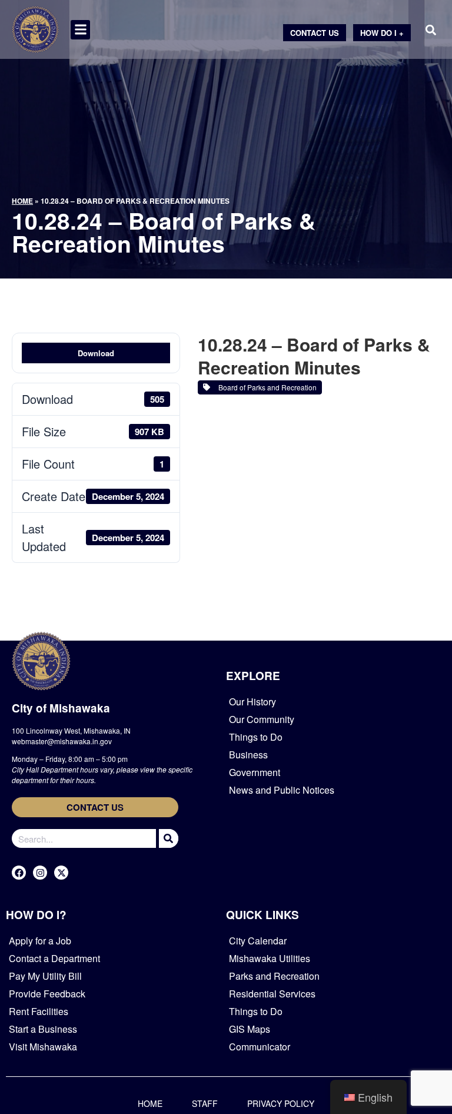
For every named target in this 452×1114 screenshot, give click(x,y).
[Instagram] (40, 873)
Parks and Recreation (274, 976)
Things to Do (255, 737)
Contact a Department (54, 958)
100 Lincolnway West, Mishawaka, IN (71, 730)
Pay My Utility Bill (45, 976)
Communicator (259, 1046)
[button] (80, 29)
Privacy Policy (280, 1103)
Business (248, 754)
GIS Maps (249, 1029)
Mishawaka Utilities (269, 958)
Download (96, 353)
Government (254, 772)
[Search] (167, 838)
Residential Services (272, 993)
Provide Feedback (47, 993)
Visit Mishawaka (43, 1046)
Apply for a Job (40, 940)
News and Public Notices (281, 790)
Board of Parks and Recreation (266, 387)
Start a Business (43, 1029)
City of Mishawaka (61, 708)
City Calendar (258, 940)
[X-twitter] (61, 873)
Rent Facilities (38, 1011)
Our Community (261, 719)
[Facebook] (19, 873)
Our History (252, 701)
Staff (205, 1103)
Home (22, 200)
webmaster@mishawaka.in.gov (62, 741)
